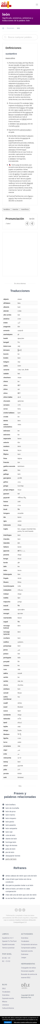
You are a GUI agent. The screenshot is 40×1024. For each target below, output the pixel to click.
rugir (24, 70)
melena (27, 74)
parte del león (11, 859)
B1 (9, 958)
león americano (22, 124)
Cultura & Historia (8, 1008)
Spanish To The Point (9, 941)
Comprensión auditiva (28, 948)
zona (27, 147)
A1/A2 (4, 958)
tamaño (16, 65)
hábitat (11, 86)
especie (24, 138)
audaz (28, 130)
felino (31, 103)
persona (23, 130)
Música (4, 1001)
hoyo (23, 150)
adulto (30, 76)
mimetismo (21, 83)
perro (29, 167)
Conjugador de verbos (28, 968)
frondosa (21, 74)
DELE (4, 988)
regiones (28, 112)
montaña (18, 115)
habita (26, 115)
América (20, 105)
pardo (21, 110)
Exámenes (24, 954)
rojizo (16, 110)
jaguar (23, 108)
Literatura (5, 1005)
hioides (30, 72)
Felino (21, 63)
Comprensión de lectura (29, 944)
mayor (23, 65)
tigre (14, 67)
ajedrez (17, 174)
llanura (11, 115)
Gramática (24, 938)
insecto (11, 140)
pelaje (31, 108)
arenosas (12, 150)
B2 (3, 961)
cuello (15, 76)
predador (24, 92)
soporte (11, 198)
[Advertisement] (20, 254)
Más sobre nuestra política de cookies (25, 1022)
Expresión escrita (27, 951)
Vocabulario (25, 941)
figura (30, 196)
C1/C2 (8, 961)
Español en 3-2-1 (8, 938)
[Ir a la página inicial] (3, 28)
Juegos (23, 957)
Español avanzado (8, 944)
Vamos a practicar (8, 948)
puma (17, 126)
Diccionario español (27, 971)
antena (26, 145)
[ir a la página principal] (6, 5)
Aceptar (7, 1022)
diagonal (30, 183)
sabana (17, 86)
